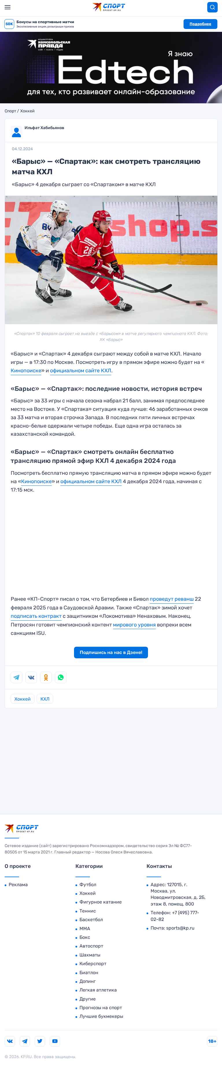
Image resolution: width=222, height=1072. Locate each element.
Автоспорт (91, 946)
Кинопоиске (36, 481)
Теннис (87, 911)
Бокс (84, 937)
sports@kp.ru (180, 928)
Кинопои (22, 370)
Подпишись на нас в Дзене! (111, 652)
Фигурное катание (100, 902)
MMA (84, 928)
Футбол (87, 884)
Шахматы (89, 955)
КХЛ (44, 699)
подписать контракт (36, 616)
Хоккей (27, 111)
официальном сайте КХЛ (80, 370)
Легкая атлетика (98, 990)
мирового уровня (134, 625)
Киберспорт (92, 963)
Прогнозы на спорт (100, 1007)
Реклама (18, 884)
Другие (87, 999)
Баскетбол (91, 919)
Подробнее (200, 24)
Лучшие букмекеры (101, 1016)
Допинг (87, 981)
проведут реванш (172, 599)
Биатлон (88, 972)
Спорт (10, 111)
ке (38, 370)
